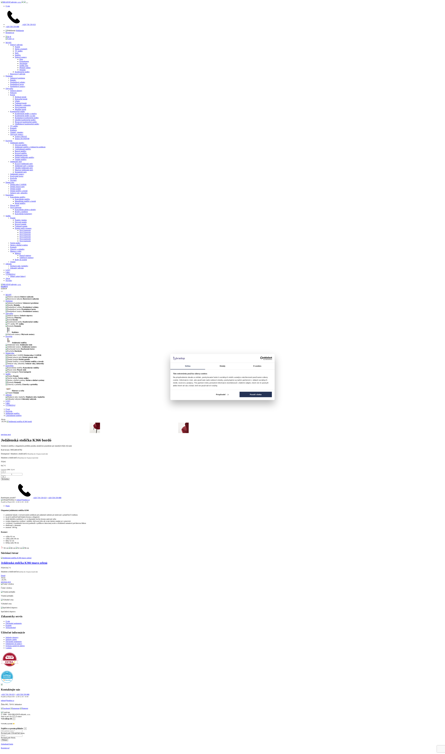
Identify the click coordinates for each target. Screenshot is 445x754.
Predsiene (9, 76)
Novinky (13, 180)
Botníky (13, 80)
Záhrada (9, 264)
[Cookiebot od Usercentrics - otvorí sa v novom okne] (262, 358)
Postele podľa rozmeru (23, 228)
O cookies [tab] (257, 366)
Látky (8, 272)
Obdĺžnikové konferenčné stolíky (27, 124)
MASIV (9, 43)
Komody (13, 128)
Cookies (9, 648)
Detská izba (10, 182)
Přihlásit (4, 740)
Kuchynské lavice (16, 176)
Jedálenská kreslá (21, 155)
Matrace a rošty (15, 251)
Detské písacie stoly (17, 187)
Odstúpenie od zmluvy (14, 644)
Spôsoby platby (11, 639)
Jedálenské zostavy (17, 174)
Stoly (17, 53)
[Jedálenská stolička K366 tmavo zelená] (16, 558)
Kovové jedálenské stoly (24, 164)
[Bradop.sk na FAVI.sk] (9, 668)
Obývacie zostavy (16, 134)
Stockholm (23, 63)
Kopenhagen (24, 61)
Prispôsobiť (221, 394)
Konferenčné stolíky (22, 72)
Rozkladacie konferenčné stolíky (27, 118)
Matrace (18, 253)
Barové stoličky (20, 151)
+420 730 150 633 (29, 25)
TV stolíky (19, 51)
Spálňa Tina (23, 66)
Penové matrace (25, 255)
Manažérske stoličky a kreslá (25, 201)
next (9, 434)
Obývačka (9, 89)
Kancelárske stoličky (17, 197)
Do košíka (5, 479)
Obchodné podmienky (14, 623)
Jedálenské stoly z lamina (24, 166)
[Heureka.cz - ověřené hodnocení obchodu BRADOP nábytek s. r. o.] (7, 682)
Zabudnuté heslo (7, 744)
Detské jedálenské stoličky (24, 157)
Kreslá (12, 95)
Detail (3, 576)
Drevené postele (21, 222)
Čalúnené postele (21, 226)
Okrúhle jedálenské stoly (24, 168)
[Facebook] (5, 708)
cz (13, 39)
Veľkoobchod (11, 628)
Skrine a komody (21, 49)
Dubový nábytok (16, 45)
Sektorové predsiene (17, 78)
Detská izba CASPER (18, 185)
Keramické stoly (21, 172)
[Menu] (27, 2)
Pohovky (13, 93)
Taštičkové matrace (26, 258)
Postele (17, 47)
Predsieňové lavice (17, 84)
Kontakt (8, 625)
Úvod (8, 409)
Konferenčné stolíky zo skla (25, 116)
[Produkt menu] (2, 291)
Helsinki (22, 70)
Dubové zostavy (21, 57)
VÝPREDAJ (10, 274)
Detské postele (15, 189)
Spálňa (8, 216)
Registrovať (10, 33)
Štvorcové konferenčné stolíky (26, 122)
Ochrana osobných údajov (15, 646)
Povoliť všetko (256, 394)
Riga (21, 59)
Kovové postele (20, 224)
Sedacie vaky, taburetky (19, 193)
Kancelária (9, 195)
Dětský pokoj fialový (18, 276)
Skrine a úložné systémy (19, 245)
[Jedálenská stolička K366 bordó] (19, 422)
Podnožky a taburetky (23, 105)
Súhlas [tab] (188, 366)
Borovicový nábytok (17, 74)
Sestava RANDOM (22, 139)
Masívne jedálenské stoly (24, 170)
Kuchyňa (9, 141)
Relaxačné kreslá (21, 99)
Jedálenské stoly (16, 162)
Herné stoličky (20, 203)
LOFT (8, 270)
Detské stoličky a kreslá (18, 191)
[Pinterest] (24, 708)
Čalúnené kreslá (21, 103)
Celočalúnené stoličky (23, 149)
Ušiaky (17, 101)
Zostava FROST (21, 137)
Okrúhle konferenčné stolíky (25, 120)
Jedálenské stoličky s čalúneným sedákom (30, 147)
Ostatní (12, 262)
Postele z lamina (21, 220)
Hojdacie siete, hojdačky (19, 266)
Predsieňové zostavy (17, 86)
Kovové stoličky (21, 153)
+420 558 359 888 (12, 27)
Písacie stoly (14, 205)
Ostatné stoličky (21, 159)
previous (4, 434)
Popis (8, 506)
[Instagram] (14, 708)
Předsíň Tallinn (24, 68)
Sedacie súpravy (16, 91)
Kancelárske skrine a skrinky (25, 210)
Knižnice (13, 130)
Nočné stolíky (15, 243)
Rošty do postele (21, 260)
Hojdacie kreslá (20, 97)
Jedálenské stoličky (17, 143)
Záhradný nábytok (17, 268)
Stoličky (18, 55)
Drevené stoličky (21, 145)
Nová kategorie (20, 107)
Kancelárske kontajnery (23, 214)
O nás (8, 6)
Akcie (8, 278)
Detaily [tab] (222, 366)
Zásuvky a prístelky (17, 249)
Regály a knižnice (21, 212)
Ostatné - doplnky (16, 132)
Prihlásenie (20, 31)
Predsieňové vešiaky (17, 82)
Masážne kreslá (20, 109)
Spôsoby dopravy (12, 637)
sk (10, 37)
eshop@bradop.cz (23, 500)
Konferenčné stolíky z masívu (26, 114)
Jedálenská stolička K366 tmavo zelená (24, 562)
